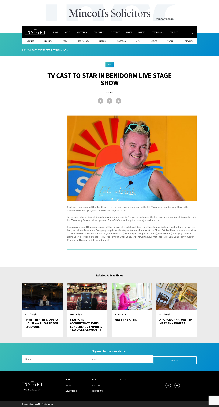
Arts (138, 41)
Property (48, 41)
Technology (83, 41)
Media (65, 41)
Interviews (188, 41)
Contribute (99, 32)
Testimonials (157, 32)
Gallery (141, 32)
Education (121, 41)
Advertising (82, 32)
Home (55, 32)
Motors (102, 41)
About (67, 32)
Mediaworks (47, 404)
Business (30, 41)
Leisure (154, 41)
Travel (170, 41)
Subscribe (115, 32)
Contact (174, 32)
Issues (129, 32)
